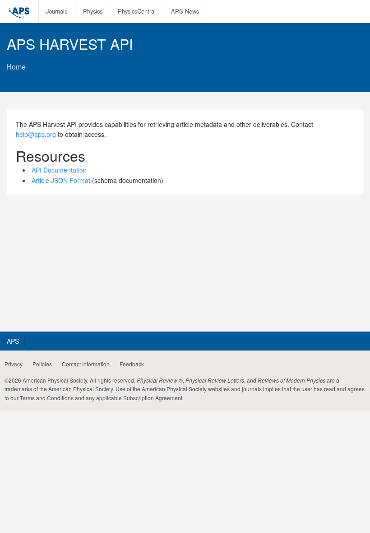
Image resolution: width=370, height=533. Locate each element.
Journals (56, 11)
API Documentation (59, 169)
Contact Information (86, 364)
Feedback (132, 364)
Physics (92, 11)
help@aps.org (36, 134)
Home (16, 66)
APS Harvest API (70, 43)
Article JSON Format (61, 180)
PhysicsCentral (137, 11)
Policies (42, 364)
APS (13, 341)
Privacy (14, 364)
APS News (185, 11)
